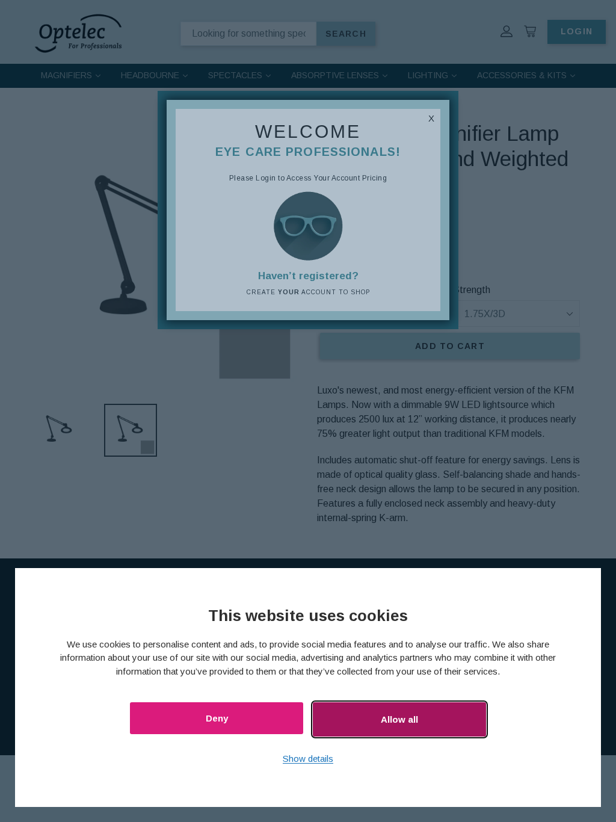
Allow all (399, 719)
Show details (308, 758)
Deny (217, 718)
